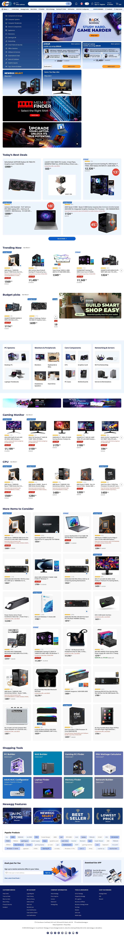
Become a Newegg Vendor (81, 904)
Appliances (11, 30)
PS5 (36, 837)
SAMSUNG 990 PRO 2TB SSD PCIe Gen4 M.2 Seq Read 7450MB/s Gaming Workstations (77, 617)
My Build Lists (30, 907)
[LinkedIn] (58, 933)
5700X (35, 848)
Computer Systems (14, 19)
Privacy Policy (67, 924)
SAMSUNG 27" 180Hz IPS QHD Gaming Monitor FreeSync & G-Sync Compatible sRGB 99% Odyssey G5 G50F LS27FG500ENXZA (62, 438)
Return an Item (6, 899)
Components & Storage (15, 16)
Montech (82, 841)
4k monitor (114, 837)
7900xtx (15, 841)
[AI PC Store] (17, 816)
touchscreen (113, 848)
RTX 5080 (69, 837)
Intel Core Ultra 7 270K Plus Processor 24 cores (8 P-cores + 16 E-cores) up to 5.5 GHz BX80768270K (110, 485)
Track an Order (6, 896)
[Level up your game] (92, 403)
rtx (7, 837)
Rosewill (101, 899)
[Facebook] (47, 933)
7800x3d (91, 837)
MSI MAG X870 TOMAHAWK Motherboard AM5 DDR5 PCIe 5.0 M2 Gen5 (16, 652)
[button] (19, 4)
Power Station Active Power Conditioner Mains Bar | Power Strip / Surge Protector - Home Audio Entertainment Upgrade (16, 616)
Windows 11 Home (12, 848)
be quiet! (115, 845)
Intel (76, 837)
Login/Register (30, 893)
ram (97, 845)
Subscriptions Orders (32, 912)
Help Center (6, 893)
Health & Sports (13, 63)
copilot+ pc (101, 848)
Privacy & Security (7, 904)
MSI (106, 837)
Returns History (31, 899)
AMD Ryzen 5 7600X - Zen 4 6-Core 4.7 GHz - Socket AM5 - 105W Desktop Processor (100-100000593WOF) (86, 485)
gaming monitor (87, 845)
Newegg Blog (54, 904)
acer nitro (65, 841)
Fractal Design (45, 837)
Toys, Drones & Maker (14, 66)
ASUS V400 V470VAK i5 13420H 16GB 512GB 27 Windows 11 (46, 578)
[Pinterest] (62, 933)
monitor (73, 841)
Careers (53, 899)
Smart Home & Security (15, 45)
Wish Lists (29, 904)
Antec (90, 848)
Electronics (11, 34)
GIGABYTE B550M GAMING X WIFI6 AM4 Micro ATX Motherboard (13, 319)
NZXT (76, 845)
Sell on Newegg (79, 893)
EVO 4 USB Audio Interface (103, 615)
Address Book (30, 902)
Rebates (77, 910)
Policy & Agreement (58, 924)
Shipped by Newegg (80, 896)
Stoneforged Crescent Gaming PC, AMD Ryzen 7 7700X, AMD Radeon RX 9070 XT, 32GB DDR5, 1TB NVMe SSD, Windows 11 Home (102, 165)
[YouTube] (66, 933)
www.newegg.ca (91, 928)
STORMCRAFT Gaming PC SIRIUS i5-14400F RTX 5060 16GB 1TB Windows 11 (47, 652)
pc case (50, 845)
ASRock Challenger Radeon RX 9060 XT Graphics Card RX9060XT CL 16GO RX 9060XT (37, 319)
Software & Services (14, 52)
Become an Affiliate (80, 902)
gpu (58, 845)
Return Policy (6, 902)
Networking (11, 41)
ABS (108, 841)
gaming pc (25, 841)
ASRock (8, 845)
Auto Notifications (31, 915)
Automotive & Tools (14, 55)
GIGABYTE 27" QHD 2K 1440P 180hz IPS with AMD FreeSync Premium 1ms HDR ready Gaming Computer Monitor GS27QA (86, 438)
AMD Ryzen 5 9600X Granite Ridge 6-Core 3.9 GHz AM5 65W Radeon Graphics (106, 538)
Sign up (47, 873)
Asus (44, 841)
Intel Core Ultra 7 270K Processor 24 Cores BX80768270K (76, 730)
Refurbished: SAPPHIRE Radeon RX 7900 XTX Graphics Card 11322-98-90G (20, 163)
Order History (30, 896)
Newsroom (53, 902)
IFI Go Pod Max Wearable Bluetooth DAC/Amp (46, 690)
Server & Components (14, 27)
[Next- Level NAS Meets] (42, 135)
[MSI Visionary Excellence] (32, 403)
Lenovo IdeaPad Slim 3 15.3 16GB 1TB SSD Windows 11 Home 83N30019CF (76, 536)
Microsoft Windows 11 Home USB (45, 617)
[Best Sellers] (78, 816)
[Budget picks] (90, 306)
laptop (84, 837)
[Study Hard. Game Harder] (82, 27)
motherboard (67, 845)
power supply (35, 841)
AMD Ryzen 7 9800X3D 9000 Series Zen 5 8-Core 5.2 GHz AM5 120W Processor (16, 538)
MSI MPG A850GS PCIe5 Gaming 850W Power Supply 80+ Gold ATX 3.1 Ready (106, 652)
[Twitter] (51, 933)
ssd (61, 837)
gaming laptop (39, 845)
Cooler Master (99, 841)
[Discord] (73, 933)
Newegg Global (103, 893)
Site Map (77, 907)
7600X (8, 841)
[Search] (68, 3)
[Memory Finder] (42, 108)
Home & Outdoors (13, 59)
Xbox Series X (19, 845)
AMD (12, 837)
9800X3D (20, 837)
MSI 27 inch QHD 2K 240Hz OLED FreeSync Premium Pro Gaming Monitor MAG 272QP (107, 580)
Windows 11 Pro (70, 848)
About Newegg (54, 893)
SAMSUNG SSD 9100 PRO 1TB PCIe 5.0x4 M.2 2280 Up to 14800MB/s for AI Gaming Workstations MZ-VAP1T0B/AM (17, 580)
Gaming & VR (12, 37)
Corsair (29, 845)
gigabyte (26, 848)
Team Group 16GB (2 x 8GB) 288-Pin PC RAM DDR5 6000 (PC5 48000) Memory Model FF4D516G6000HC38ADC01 (61, 271)
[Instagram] (55, 933)
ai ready (57, 848)
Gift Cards (77, 912)
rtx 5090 (29, 837)
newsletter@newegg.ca (82, 922)
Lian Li (82, 848)
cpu (90, 841)
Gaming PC (46, 848)
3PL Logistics (78, 899)
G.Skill (100, 837)
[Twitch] (69, 933)
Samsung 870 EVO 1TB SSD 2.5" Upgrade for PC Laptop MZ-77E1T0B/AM (47, 538)
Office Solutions (13, 48)
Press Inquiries (54, 896)
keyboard (105, 845)
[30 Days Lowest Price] (108, 816)
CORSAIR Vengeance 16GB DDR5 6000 (76, 691)
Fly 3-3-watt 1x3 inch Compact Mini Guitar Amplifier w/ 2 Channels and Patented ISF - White (15, 728)
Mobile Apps (78, 915)
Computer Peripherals (15, 23)
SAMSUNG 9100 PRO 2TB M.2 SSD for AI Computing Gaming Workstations (77, 579)
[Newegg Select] (47, 816)
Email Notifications (31, 910)
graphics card (54, 841)
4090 (55, 837)
